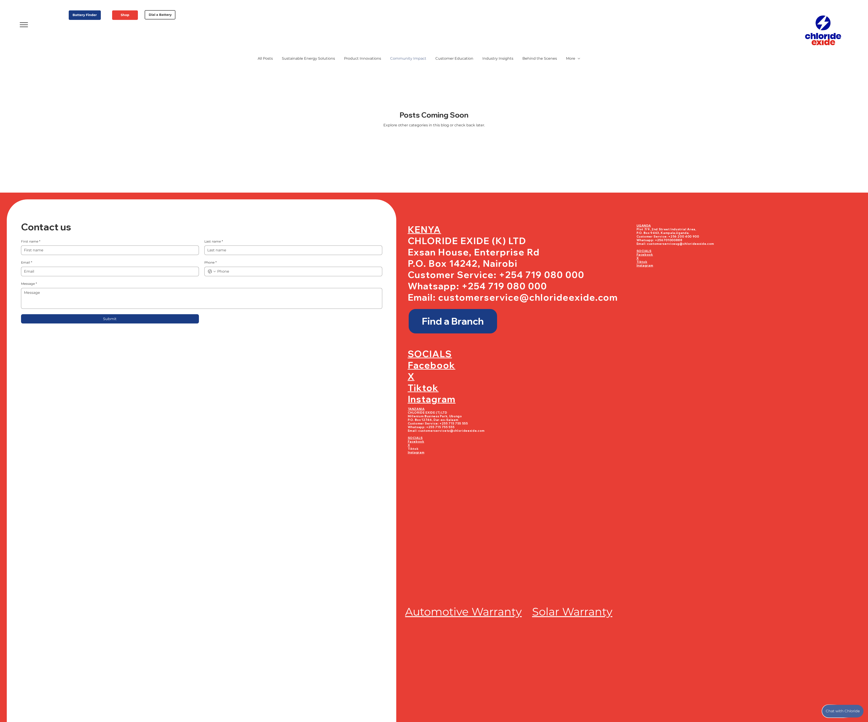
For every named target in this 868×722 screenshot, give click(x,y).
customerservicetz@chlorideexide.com (451, 430)
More (570, 58)
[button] (453, 321)
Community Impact (408, 58)
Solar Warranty (572, 611)
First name (30, 241)
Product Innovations (362, 58)
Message (29, 284)
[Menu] (24, 24)
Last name (213, 241)
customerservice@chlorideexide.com (528, 297)
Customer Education (454, 58)
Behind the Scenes (539, 58)
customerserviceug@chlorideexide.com (680, 243)
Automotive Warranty (463, 611)
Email (26, 262)
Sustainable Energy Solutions (308, 58)
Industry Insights (497, 58)
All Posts (265, 58)
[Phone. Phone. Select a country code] (211, 271)
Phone (210, 262)
